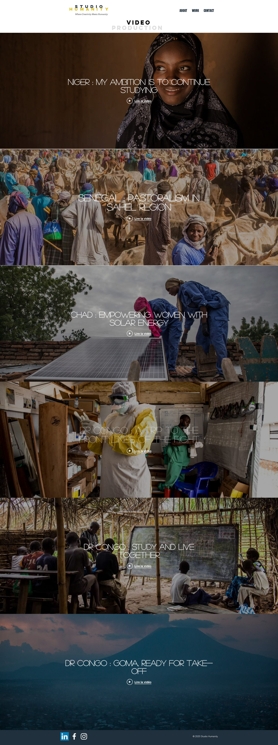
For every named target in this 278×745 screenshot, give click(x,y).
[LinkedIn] (64, 736)
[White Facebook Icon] (74, 736)
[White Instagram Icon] (84, 736)
